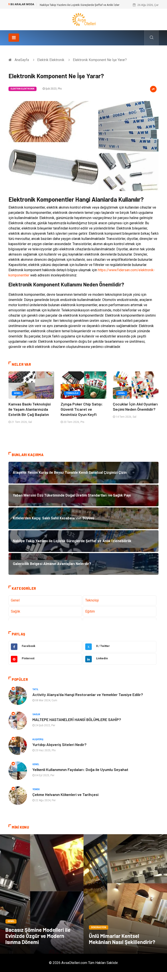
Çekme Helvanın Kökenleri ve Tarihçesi (65, 794)
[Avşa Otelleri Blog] (83, 19)
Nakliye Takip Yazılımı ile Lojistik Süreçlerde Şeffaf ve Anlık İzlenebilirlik (84, 5)
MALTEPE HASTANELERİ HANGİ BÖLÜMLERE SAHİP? (76, 719)
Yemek (36, 789)
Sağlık (15, 611)
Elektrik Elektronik (50, 60)
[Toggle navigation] (13, 37)
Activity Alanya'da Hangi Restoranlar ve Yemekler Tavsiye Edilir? (87, 694)
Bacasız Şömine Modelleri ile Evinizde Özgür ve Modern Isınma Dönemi (37, 936)
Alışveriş (37, 739)
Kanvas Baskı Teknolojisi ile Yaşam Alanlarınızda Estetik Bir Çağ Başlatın (29, 409)
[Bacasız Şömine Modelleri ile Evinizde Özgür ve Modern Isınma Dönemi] (42, 894)
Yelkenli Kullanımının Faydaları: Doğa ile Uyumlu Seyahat (80, 769)
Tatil (35, 689)
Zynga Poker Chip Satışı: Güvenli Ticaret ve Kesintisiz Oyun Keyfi (82, 409)
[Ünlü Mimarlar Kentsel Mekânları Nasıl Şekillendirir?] (125, 894)
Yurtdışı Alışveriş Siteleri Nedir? (59, 744)
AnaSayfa (22, 60)
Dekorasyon (98, 927)
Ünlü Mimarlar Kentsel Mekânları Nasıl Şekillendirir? (122, 939)
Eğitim (90, 611)
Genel (17, 393)
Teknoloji (72, 393)
